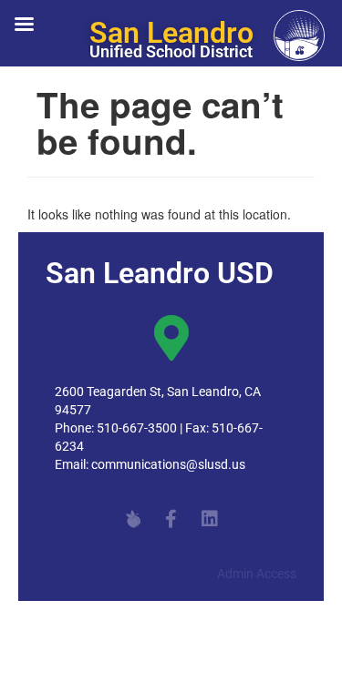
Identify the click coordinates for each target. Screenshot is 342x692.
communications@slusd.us (168, 464)
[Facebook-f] (171, 519)
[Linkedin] (210, 519)
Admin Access (256, 573)
